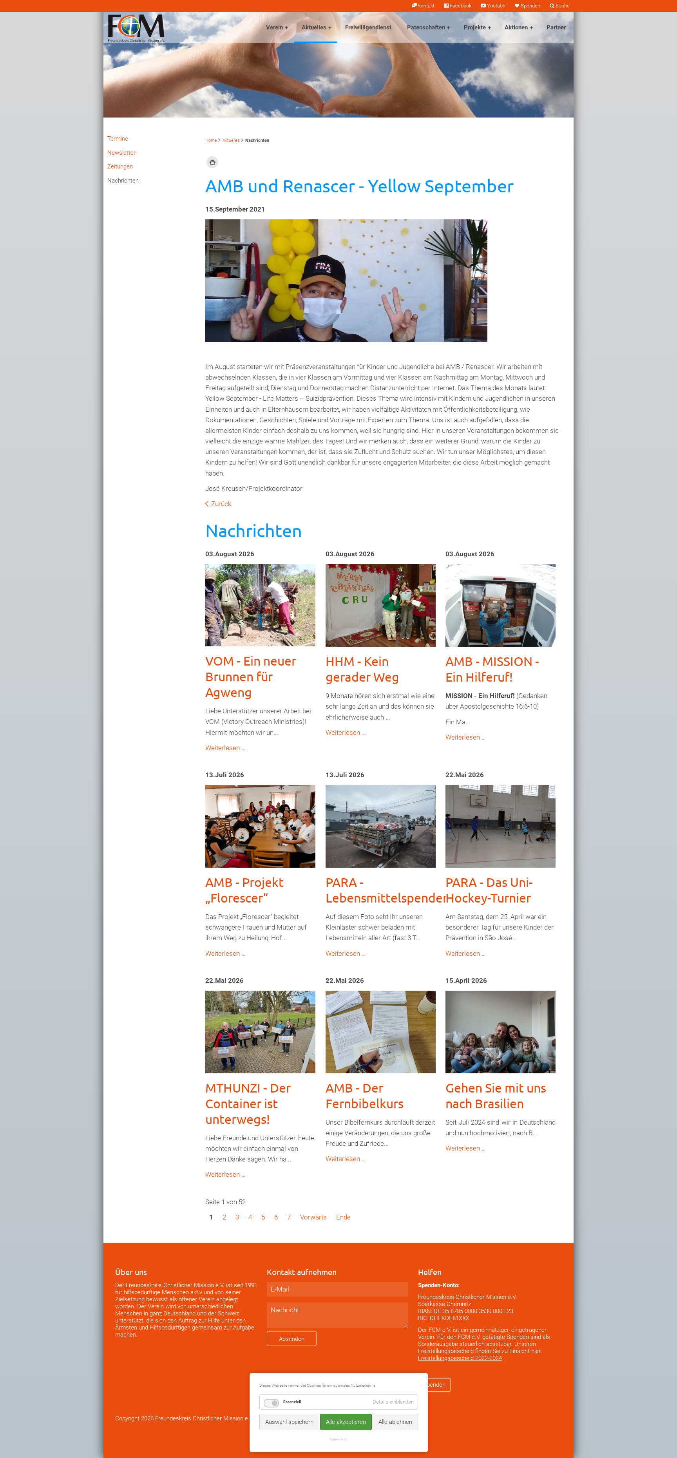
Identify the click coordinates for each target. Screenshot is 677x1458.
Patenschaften (426, 27)
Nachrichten (123, 180)
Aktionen (516, 27)
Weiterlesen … (225, 748)
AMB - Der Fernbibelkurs (365, 1095)
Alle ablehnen (395, 1421)
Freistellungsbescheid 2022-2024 (460, 1358)
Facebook (460, 6)
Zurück (221, 504)
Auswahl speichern (289, 1421)
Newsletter (121, 152)
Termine (117, 138)
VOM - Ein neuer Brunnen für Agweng (250, 676)
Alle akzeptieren (346, 1421)
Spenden (530, 6)
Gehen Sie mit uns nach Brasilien (495, 1095)
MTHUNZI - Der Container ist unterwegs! (248, 1103)
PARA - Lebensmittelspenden (388, 889)
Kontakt (426, 6)
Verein (274, 27)
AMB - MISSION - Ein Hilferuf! (492, 668)
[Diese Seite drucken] (212, 162)
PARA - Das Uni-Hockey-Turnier (489, 889)
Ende (343, 1217)
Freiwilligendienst (368, 27)
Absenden (291, 1338)
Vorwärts (313, 1217)
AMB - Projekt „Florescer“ (244, 889)
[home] (136, 27)
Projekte (475, 27)
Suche (563, 6)
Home (211, 140)
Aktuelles (314, 27)
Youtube (496, 6)
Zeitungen (120, 166)
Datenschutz (338, 1439)
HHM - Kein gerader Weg (362, 668)
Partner (556, 27)
